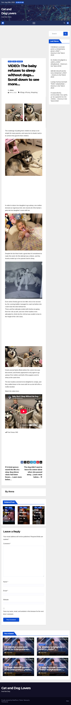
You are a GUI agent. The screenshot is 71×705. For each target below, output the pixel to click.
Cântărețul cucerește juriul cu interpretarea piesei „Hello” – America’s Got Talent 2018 (58, 51)
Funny (14, 61)
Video (10, 507)
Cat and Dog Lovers (16, 688)
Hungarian (42, 644)
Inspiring (19, 61)
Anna (11, 90)
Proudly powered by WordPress (10, 700)
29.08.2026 (9, 652)
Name (5, 582)
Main (67, 701)
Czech (6, 664)
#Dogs (22, 92)
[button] (64, 23)
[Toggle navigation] (33, 23)
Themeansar (4, 702)
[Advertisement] (23, 44)
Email (5, 591)
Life (6, 507)
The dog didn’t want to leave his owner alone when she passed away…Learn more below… (33, 472)
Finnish (41, 664)
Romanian (7, 644)
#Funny (27, 92)
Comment (7, 543)
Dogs (9, 61)
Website (6, 599)
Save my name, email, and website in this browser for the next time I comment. (23, 613)
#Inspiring (34, 92)
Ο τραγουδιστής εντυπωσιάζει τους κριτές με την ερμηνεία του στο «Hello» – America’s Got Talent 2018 (59, 97)
